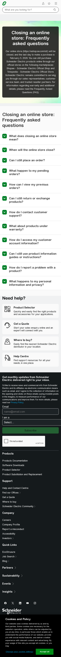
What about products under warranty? (28, 227)
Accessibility (8, 533)
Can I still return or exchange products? (29, 200)
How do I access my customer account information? (30, 241)
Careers (6, 520)
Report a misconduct (13, 529)
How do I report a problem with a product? (32, 269)
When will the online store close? (32, 149)
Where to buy (9, 501)
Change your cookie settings (19, 652)
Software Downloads (13, 465)
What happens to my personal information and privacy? (30, 283)
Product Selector (11, 469)
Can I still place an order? (27, 160)
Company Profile (11, 524)
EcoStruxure (8, 552)
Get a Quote (8, 497)
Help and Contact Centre (15, 488)
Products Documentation (15, 460)
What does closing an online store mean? (32, 137)
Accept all (44, 652)
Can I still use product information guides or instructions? (32, 255)
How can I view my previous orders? (28, 186)
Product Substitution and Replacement (22, 474)
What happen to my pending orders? (29, 172)
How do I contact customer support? (28, 213)
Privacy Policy (17, 402)
